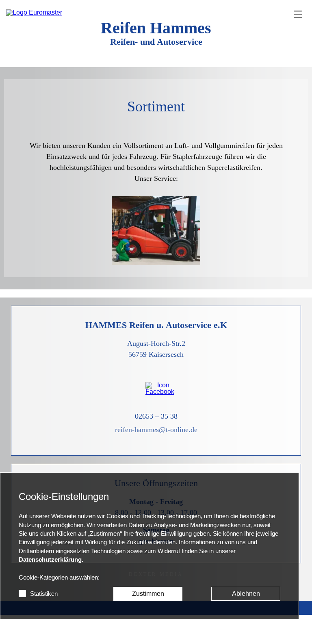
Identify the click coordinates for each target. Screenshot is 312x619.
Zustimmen (148, 593)
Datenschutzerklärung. (51, 559)
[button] (298, 14)
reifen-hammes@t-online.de (156, 430)
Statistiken (44, 594)
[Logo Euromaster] (34, 12)
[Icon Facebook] (156, 388)
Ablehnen (246, 593)
